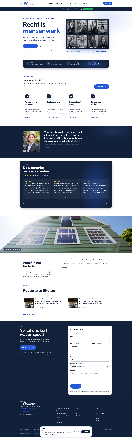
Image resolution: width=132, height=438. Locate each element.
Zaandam (64, 267)
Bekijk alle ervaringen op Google (100, 203)
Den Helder (65, 263)
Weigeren (76, 431)
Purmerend (88, 263)
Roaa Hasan (56, 197)
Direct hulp (79, 9)
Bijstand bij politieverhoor (62, 406)
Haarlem (73, 263)
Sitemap (97, 418)
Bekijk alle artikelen (28, 314)
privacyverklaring (53, 434)
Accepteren (85, 431)
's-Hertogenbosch (66, 260)
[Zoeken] (98, 3)
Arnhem (94, 260)
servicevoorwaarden (93, 391)
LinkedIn (97, 420)
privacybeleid (84, 391)
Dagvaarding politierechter (62, 408)
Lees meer (27, 194)
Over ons (77, 3)
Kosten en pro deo (100, 406)
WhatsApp (88, 9)
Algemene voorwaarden (101, 411)
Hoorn (80, 263)
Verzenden (76, 386)
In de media (68, 3)
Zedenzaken (59, 411)
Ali (83, 197)
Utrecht (105, 263)
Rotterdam (97, 263)
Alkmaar (76, 260)
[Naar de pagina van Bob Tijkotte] (31, 141)
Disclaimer (98, 415)
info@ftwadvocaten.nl (33, 408)
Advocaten (59, 3)
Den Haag (101, 260)
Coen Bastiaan (28, 197)
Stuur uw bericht (30, 46)
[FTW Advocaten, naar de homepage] (29, 3)
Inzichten (78, 411)
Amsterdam (85, 260)
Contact (85, 3)
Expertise (50, 3)
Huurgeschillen (59, 420)
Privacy (97, 408)
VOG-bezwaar (59, 422)
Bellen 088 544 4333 (28, 347)
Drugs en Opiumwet (61, 413)
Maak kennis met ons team (99, 51)
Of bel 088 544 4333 (47, 46)
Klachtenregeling (99, 413)
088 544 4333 (107, 3)
